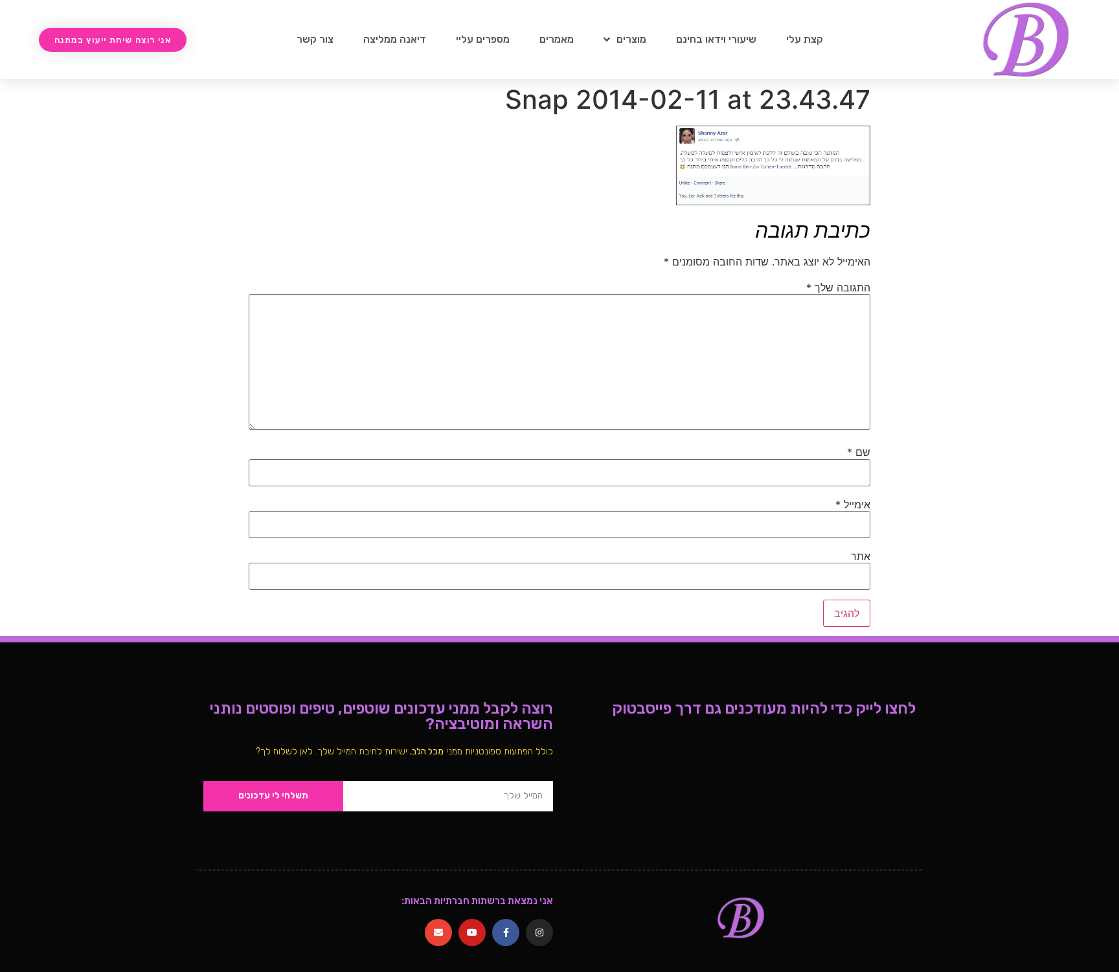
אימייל (852, 504)
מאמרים (556, 39)
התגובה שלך (838, 287)
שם (858, 452)
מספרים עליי (483, 39)
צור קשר (315, 39)
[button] (112, 40)
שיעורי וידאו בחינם (716, 39)
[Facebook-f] (505, 932)
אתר (860, 556)
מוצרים (631, 39)
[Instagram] (539, 932)
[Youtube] (472, 932)
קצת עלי (804, 39)
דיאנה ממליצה (394, 39)
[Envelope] (438, 932)
